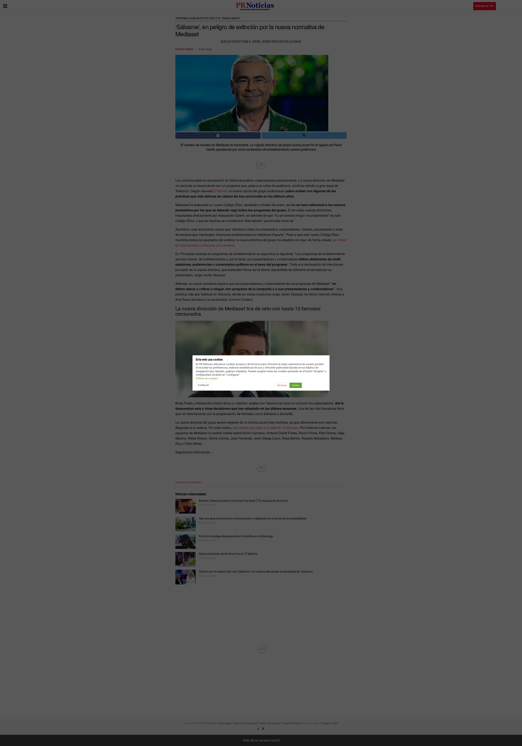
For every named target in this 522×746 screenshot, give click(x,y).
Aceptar (296, 385)
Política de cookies (207, 378)
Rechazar (282, 385)
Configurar (203, 385)
